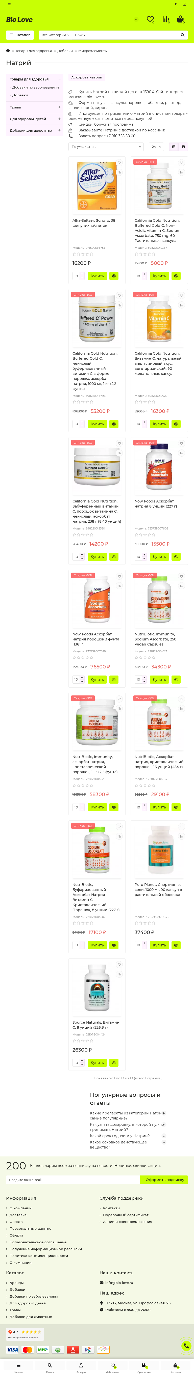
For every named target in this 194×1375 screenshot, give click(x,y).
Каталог (15, 1272)
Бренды (17, 1283)
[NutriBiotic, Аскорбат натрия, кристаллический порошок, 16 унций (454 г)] (159, 722)
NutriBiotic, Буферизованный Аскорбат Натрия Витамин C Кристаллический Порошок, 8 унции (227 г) (96, 897)
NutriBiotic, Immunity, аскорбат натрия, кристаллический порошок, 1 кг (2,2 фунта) (95, 764)
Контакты (111, 1208)
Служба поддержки (122, 1198)
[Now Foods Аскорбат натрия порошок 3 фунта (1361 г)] (97, 599)
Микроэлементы (92, 51)
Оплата (16, 1222)
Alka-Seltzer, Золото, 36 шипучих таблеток (93, 223)
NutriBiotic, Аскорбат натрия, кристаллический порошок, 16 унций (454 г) (159, 761)
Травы (15, 107)
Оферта (16, 1235)
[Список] (183, 147)
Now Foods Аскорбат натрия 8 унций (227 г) (156, 504)
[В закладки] (119, 162)
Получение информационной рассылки (46, 1249)
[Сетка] (174, 147)
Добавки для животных (31, 130)
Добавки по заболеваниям (35, 87)
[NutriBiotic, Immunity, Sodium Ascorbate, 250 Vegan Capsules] (159, 599)
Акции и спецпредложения (127, 1222)
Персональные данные (30, 1228)
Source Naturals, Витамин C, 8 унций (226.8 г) (95, 1025)
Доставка (18, 1215)
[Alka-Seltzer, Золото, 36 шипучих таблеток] (97, 186)
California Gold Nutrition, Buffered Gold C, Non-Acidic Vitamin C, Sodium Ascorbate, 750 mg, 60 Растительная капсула (158, 230)
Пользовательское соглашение (38, 1242)
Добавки (65, 51)
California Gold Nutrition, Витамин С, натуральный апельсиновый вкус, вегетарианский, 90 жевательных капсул (158, 363)
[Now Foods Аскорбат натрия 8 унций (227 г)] (159, 467)
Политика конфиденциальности (39, 1256)
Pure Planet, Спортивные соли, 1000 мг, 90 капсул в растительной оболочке (158, 889)
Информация (21, 1198)
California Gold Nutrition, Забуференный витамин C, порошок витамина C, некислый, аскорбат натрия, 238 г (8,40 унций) (96, 511)
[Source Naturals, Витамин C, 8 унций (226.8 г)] (97, 988)
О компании (21, 1208)
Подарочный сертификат (126, 1215)
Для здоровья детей (28, 119)
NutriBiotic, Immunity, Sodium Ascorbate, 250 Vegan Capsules (155, 639)
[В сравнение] (119, 172)
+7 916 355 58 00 (121, 136)
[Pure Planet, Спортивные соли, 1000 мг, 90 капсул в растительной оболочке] (159, 850)
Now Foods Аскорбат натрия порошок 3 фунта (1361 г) (95, 639)
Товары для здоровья (33, 51)
